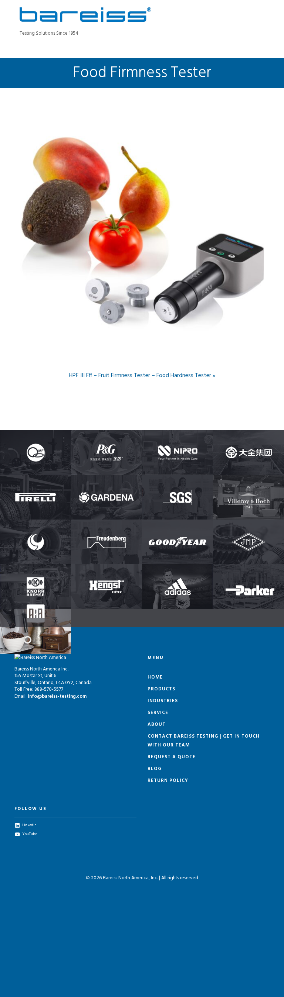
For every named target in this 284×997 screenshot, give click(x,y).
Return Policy (168, 780)
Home (155, 677)
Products (161, 689)
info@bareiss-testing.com (57, 696)
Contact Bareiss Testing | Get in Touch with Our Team (204, 740)
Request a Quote (172, 757)
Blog (155, 769)
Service (158, 713)
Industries (163, 701)
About (157, 724)
